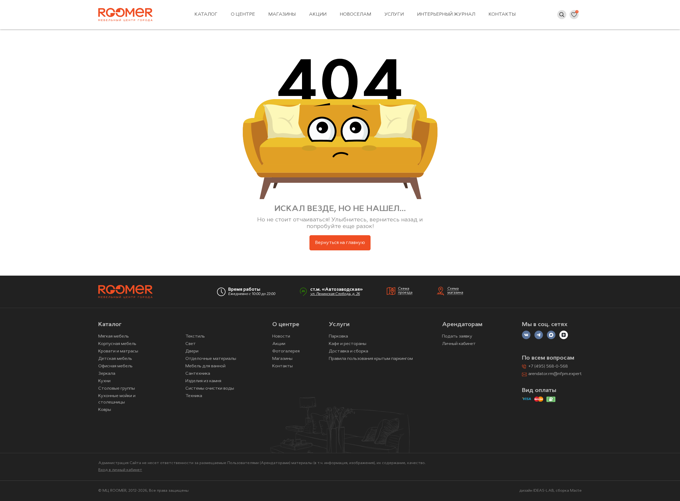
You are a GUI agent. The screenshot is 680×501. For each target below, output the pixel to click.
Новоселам (355, 14)
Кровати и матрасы (118, 351)
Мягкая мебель (113, 336)
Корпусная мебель (117, 344)
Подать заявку (457, 336)
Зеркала (106, 374)
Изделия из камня (203, 381)
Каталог (206, 14)
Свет (190, 344)
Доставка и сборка (348, 351)
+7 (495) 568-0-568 (548, 366)
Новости (281, 336)
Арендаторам (462, 325)
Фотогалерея (286, 351)
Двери (191, 351)
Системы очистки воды (209, 388)
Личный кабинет (459, 344)
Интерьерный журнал (446, 14)
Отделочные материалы (210, 359)
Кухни (104, 381)
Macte (576, 491)
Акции (317, 14)
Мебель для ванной (205, 366)
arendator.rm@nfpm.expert (555, 374)
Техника (193, 396)
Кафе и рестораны (347, 344)
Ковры (104, 410)
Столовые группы (116, 388)
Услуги (394, 14)
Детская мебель (115, 359)
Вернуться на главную (340, 243)
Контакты (502, 14)
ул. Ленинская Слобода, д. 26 (335, 294)
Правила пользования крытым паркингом (371, 359)
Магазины (282, 14)
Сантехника (197, 374)
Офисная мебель (115, 366)
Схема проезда (405, 290)
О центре (243, 14)
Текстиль (195, 336)
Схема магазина (455, 290)
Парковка (338, 336)
